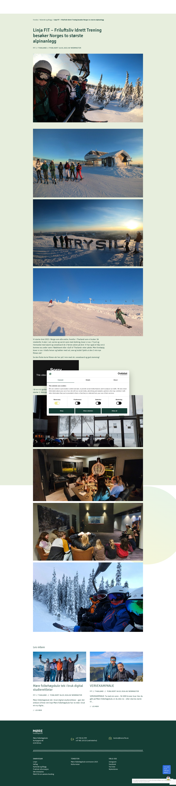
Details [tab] (88, 380)
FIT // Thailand (40, 48)
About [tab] (115, 380)
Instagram (112, 762)
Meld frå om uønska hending (43, 774)
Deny (61, 411)
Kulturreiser (75, 764)
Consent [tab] (60, 380)
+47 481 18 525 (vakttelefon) (86, 740)
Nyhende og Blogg (46, 20)
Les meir (37, 710)
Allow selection (88, 411)
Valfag (35, 764)
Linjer (35, 762)
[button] (168, 777)
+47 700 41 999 (81, 738)
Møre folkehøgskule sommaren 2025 (84, 762)
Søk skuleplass (38, 772)
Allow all (114, 411)
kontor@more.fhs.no (121, 738)
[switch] (77, 403)
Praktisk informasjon (41, 769)
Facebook (112, 764)
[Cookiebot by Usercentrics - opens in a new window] (119, 373)
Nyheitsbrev (113, 769)
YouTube (112, 767)
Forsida (35, 20)
